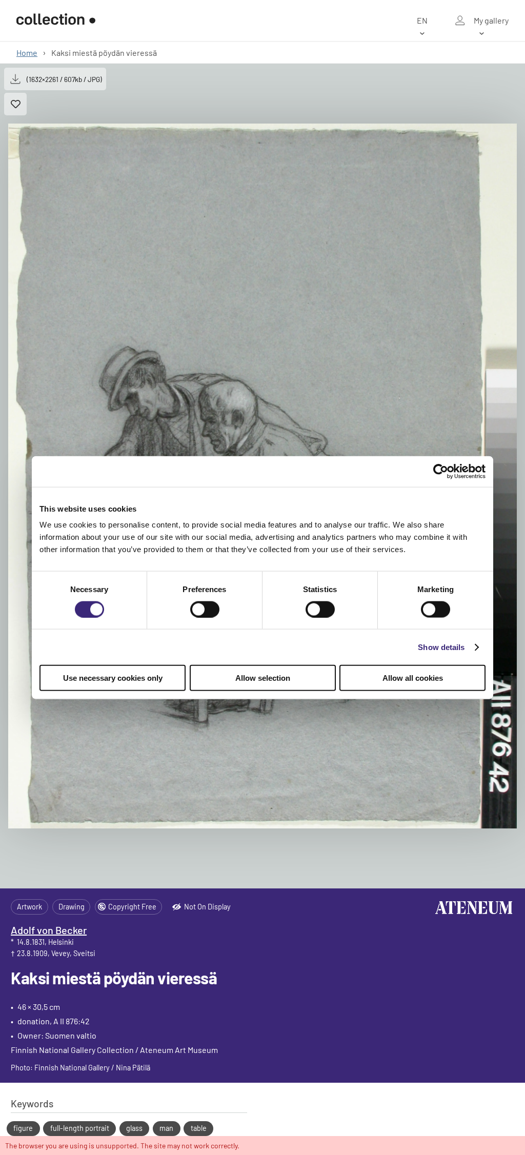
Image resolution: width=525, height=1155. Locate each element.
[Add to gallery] (15, 104)
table (199, 1128)
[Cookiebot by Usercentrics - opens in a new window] (441, 471)
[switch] (204, 609)
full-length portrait (79, 1128)
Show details (441, 646)
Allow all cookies (412, 678)
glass (134, 1128)
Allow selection (262, 678)
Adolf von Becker (49, 930)
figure (23, 1128)
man (166, 1128)
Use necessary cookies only (113, 678)
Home (26, 52)
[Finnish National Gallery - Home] (56, 20)
